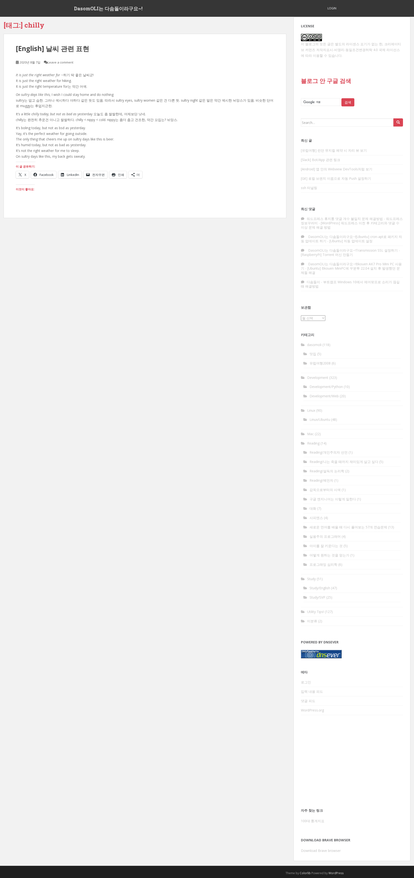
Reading (313, 443)
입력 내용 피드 (312, 691)
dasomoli (314, 344)
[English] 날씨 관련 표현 (52, 48)
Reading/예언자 (321, 480)
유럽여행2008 (320, 363)
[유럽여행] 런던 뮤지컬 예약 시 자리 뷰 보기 (334, 150)
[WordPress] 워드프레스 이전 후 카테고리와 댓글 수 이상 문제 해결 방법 (350, 225)
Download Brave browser (321, 850)
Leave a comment (60, 62)
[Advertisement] (352, 763)
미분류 (312, 621)
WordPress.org (312, 710)
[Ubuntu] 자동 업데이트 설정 (351, 241)
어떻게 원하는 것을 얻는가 (329, 555)
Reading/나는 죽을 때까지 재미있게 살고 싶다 (344, 461)
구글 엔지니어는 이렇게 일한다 (333, 499)
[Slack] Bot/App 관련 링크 (320, 159)
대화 (313, 508)
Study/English (320, 588)
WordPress (336, 873)
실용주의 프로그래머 (325, 536)
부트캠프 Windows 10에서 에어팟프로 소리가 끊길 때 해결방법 (350, 284)
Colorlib (305, 873)
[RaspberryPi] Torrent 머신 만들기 (327, 254)
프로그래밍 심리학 (323, 564)
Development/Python (326, 386)
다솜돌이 (313, 282)
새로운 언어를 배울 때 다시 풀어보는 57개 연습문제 (348, 527)
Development (317, 377)
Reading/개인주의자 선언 (329, 452)
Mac (310, 434)
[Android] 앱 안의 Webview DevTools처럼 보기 (336, 169)
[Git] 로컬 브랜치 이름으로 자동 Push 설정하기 (336, 178)
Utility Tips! (315, 611)
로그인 (306, 682)
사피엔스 (316, 517)
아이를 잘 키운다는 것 (326, 545)
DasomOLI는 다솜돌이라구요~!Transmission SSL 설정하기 (352, 250)
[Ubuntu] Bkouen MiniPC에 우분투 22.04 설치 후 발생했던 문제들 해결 (350, 270)
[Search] (398, 122)
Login (332, 8)
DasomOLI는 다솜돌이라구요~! (108, 8)
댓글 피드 (308, 701)
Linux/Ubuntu (320, 419)
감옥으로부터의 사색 (325, 489)
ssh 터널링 (309, 187)
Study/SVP (317, 597)
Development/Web (324, 396)
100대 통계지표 (312, 821)
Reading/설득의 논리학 (327, 471)
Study (311, 579)
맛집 (313, 354)
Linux (311, 410)
